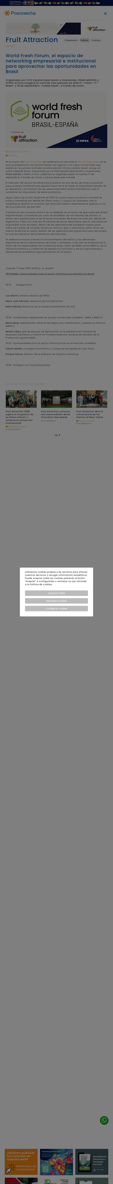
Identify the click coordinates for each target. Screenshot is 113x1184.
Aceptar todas (56, 593)
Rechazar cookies (56, 601)
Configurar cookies (56, 608)
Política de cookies (41, 584)
